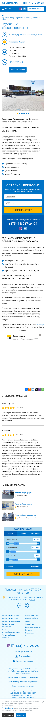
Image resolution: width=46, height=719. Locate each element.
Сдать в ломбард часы (10, 618)
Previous (6, 95)
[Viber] (20, 9)
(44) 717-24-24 (35, 2)
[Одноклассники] (29, 389)
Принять (20, 715)
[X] (36, 389)
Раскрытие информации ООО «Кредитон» (23, 677)
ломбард (40, 324)
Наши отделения (31, 633)
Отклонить (8, 715)
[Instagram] (26, 605)
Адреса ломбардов (24, 661)
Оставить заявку (23, 210)
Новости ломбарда (31, 618)
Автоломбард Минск (23, 504)
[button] (7, 543)
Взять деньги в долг (32, 615)
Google (32, 599)
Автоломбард (25, 656)
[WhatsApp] (42, 389)
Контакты (28, 630)
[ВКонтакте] (26, 389)
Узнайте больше (8, 708)
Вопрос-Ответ (29, 624)
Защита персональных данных (23, 686)
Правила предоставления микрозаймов (23, 682)
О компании (29, 636)
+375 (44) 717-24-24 (16, 62)
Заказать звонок (35, 9)
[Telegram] (24, 9)
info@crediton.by (25, 651)
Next (40, 95)
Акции (4, 629)
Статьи (27, 621)
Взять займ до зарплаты (11, 632)
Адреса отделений (22, 507)
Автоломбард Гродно (23, 493)
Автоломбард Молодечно (25, 515)
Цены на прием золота (33, 627)
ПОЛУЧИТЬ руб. (23, 574)
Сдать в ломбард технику (11, 621)
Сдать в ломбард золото (10, 615)
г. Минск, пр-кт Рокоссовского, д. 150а (25, 35)
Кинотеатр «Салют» (17, 42)
